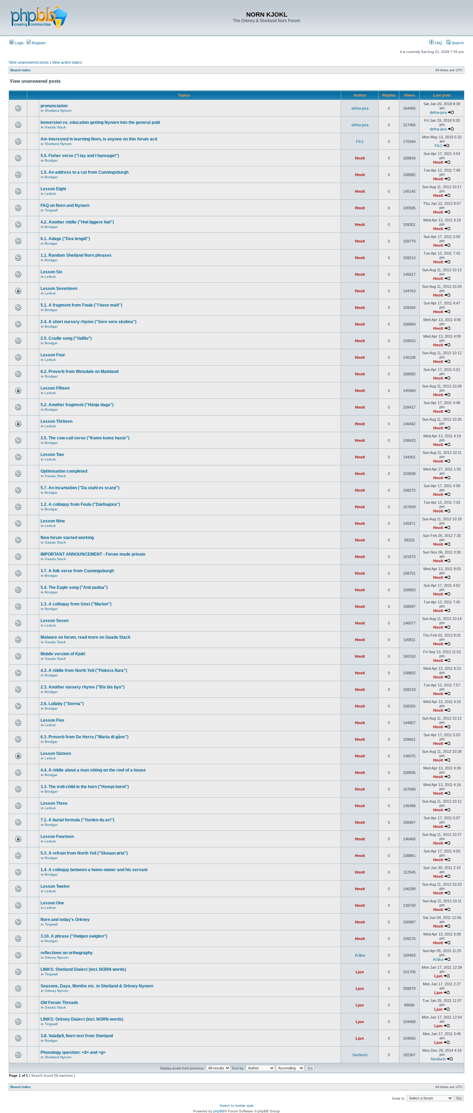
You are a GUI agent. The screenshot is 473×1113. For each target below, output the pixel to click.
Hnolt (360, 158)
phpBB (218, 1111)
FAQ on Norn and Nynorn (65, 205)
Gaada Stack (55, 127)
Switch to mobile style (237, 1105)
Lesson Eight (53, 188)
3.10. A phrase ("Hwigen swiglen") (74, 936)
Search (457, 43)
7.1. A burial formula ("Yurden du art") (77, 820)
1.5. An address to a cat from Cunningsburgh (84, 172)
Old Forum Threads (59, 1002)
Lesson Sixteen (56, 753)
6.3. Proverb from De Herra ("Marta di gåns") (84, 737)
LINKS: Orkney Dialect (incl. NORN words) (82, 1019)
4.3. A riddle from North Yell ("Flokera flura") (84, 670)
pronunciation (54, 105)
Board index (20, 70)
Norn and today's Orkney (65, 919)
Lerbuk (50, 193)
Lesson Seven (55, 620)
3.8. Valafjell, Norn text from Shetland (77, 1035)
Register (38, 43)
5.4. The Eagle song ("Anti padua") (74, 587)
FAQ (438, 43)
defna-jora (359, 108)
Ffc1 (360, 141)
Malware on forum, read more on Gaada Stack (86, 637)
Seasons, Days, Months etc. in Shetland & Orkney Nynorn (97, 986)
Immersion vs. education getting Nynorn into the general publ (100, 122)
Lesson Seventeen (59, 288)
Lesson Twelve (55, 886)
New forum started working (67, 537)
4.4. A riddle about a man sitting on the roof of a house (93, 770)
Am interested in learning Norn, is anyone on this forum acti (99, 139)
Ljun (360, 972)
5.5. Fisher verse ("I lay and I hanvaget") (80, 155)
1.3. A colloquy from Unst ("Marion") (76, 604)
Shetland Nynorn (58, 110)
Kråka (360, 955)
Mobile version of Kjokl (63, 653)
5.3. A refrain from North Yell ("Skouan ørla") (84, 853)
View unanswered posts (29, 62)
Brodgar (51, 160)
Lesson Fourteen (57, 836)
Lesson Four (53, 355)
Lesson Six (51, 272)
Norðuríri (359, 1055)
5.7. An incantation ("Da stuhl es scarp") (80, 487)
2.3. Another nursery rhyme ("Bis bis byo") (83, 687)
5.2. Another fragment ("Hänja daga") (77, 404)
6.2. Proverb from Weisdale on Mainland (79, 371)
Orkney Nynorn (57, 957)
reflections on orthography (67, 952)
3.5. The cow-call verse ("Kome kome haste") (85, 438)
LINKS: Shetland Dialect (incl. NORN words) (83, 969)
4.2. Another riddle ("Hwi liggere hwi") (77, 222)
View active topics (67, 62)
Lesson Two (52, 454)
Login (19, 43)
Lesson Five (52, 720)
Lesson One (52, 903)
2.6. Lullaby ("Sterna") (62, 703)
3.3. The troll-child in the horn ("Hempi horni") (85, 786)
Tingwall (51, 210)
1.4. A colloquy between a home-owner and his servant (94, 869)
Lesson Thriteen (56, 421)
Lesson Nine (53, 521)
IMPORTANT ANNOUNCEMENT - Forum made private (93, 554)
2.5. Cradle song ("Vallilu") (66, 338)
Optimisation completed (64, 471)
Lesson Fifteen (55, 388)
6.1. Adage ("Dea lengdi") (65, 238)
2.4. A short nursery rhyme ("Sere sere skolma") (88, 321)
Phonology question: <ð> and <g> (73, 1052)
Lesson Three (54, 803)
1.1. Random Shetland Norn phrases (76, 255)
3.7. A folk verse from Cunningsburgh (77, 570)
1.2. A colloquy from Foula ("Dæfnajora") (80, 504)
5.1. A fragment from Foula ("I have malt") (81, 305)
